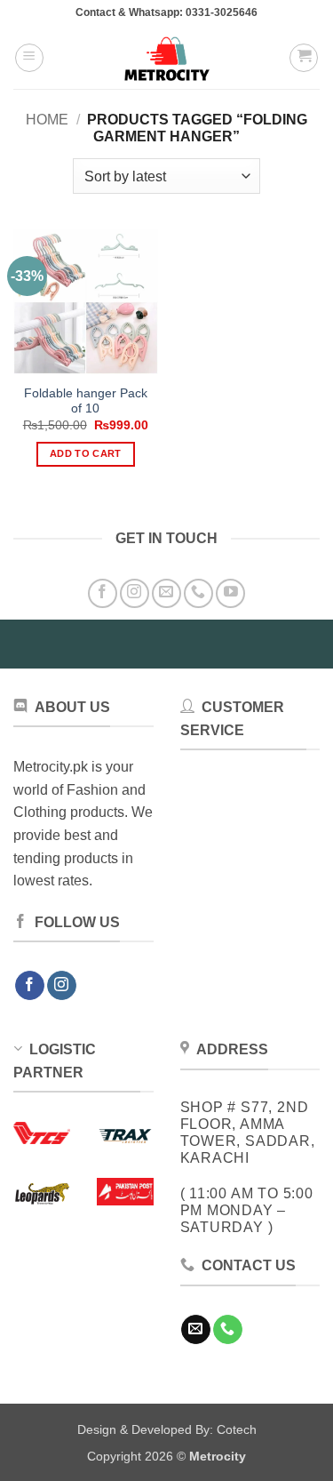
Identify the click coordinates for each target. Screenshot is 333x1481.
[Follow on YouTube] (230, 593)
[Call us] (198, 593)
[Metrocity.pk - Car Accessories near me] (167, 58)
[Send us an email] (166, 593)
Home (47, 119)
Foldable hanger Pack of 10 (85, 401)
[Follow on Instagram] (134, 593)
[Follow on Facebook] (102, 593)
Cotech (237, 1429)
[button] (29, 58)
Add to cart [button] (86, 453)
